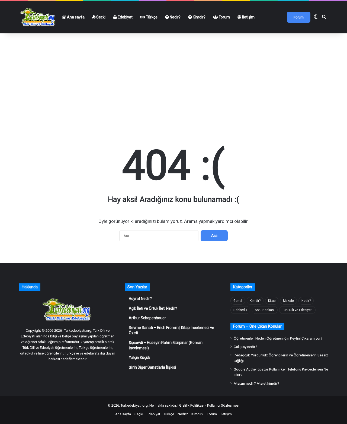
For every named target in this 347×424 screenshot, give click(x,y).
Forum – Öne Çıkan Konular (257, 326)
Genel (237, 301)
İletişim (248, 17)
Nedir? (175, 17)
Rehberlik (240, 310)
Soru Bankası (265, 310)
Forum (224, 17)
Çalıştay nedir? (245, 346)
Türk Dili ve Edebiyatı (297, 310)
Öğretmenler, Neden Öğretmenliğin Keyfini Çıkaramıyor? (278, 338)
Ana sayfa (75, 17)
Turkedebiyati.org (134, 405)
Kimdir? (198, 17)
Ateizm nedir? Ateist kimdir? (256, 383)
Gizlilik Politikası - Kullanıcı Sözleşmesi (209, 405)
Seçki (100, 17)
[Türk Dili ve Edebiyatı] (38, 17)
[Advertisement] (173, 73)
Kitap (271, 301)
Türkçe (151, 17)
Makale (288, 301)
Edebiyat (125, 17)
